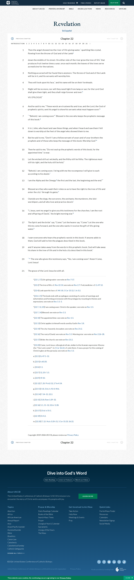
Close (128, 578)
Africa (10, 514)
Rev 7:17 (70, 279)
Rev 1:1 (57, 301)
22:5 (37, 361)
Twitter (99, 562)
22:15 (37, 399)
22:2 (36, 285)
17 (73, 43)
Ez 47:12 (99, 285)
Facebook (104, 562)
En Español (67, 31)
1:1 (41, 367)
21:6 (46, 389)
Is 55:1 (48, 410)
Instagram (119, 562)
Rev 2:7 (77, 285)
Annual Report (13, 520)
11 (52, 43)
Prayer (41, 520)
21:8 (42, 399)
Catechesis (12, 542)
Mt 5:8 (60, 290)
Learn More (87, 496)
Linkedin (114, 562)
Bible (10, 533)
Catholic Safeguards (16, 549)
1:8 (42, 389)
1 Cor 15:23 (63, 421)
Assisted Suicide (14, 530)
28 (103, 334)
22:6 (36, 296)
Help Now (114, 3)
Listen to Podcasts (65, 480)
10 (49, 43)
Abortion (11, 511)
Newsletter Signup (107, 520)
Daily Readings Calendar (77, 3)
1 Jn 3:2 (77, 290)
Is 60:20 (43, 361)
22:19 (37, 416)
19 (80, 43)
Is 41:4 (52, 389)
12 (56, 43)
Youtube (109, 562)
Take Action (73, 511)
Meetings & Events (76, 517)
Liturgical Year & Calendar (49, 523)
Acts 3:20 (51, 421)
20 (83, 43)
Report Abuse (99, 3)
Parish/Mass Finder (107, 511)
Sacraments (43, 527)
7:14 (43, 394)
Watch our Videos (81, 480)
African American (14, 517)
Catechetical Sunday (16, 545)
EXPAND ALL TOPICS (15, 553)
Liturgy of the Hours (46, 530)
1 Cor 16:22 (59, 348)
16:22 (71, 421)
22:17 (37, 339)
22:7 (36, 307)
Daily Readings (69, 3)
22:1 (36, 279)
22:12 (37, 383)
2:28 (57, 405)
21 (87, 43)
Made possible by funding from (102, 569)
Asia (9, 523)
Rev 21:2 (78, 329)
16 (70, 43)
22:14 (37, 329)
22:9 (37, 378)
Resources (103, 514)
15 (66, 43)
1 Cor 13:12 (68, 290)
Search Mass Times (46, 517)
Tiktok (124, 562)
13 (59, 43)
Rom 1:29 (49, 399)
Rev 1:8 (81, 323)
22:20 (37, 345)
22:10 (37, 318)
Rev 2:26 (97, 334)
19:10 (42, 378)
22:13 (37, 323)
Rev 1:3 (90, 307)
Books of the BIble (45, 514)
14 (63, 43)
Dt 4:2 (43, 416)
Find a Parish (86, 3)
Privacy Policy (73, 435)
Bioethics (11, 536)
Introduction (18, 43)
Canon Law (12, 539)
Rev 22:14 (59, 285)
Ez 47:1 (43, 356)
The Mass (42, 533)
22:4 (36, 290)
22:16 (37, 334)
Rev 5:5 (69, 334)
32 (55, 399)
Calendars (103, 517)
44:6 (57, 389)
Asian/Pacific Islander (16, 527)
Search (123, 2)
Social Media (104, 523)
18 (76, 43)
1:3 (47, 372)
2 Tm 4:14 (58, 383)
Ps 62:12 (49, 383)
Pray (71, 520)
